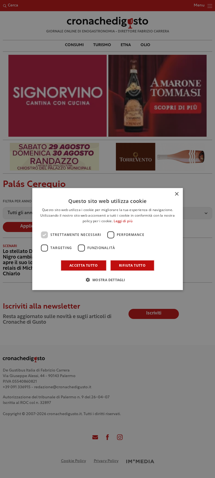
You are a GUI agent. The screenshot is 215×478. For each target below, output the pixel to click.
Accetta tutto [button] (83, 265)
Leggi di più (123, 221)
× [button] (176, 194)
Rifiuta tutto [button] (132, 265)
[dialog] (107, 239)
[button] (107, 279)
